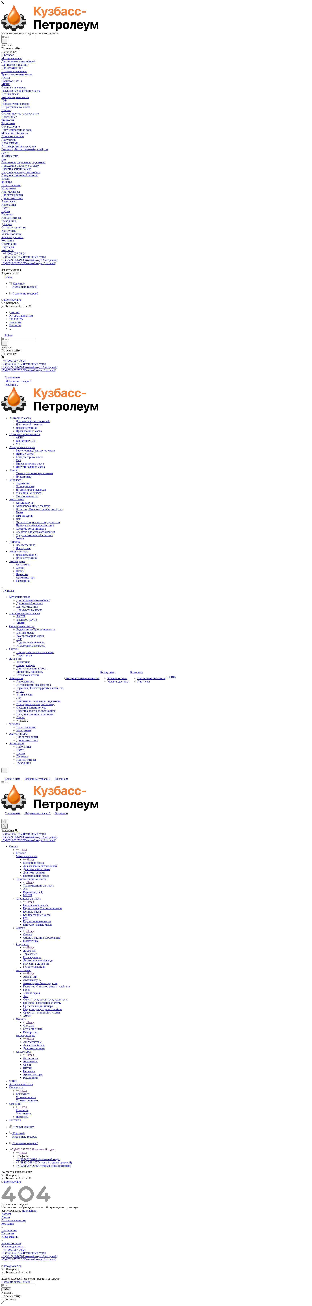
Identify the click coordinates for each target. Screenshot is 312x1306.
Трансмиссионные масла (38, 885)
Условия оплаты (11, 1243)
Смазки (27, 934)
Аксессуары (30, 1058)
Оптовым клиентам (13, 1220)
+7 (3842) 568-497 (29, 260)
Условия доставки (12, 1246)
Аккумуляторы (32, 1041)
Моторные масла (33, 862)
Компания (22, 1110)
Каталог (21, 853)
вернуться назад (11, 1210)
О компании (9, 1230)
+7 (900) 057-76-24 (14, 253)
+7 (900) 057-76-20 (28, 263)
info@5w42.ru (12, 299)
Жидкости (29, 950)
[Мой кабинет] (3, 775)
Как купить (23, 1093)
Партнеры (7, 1233)
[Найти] (4, 41)
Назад (23, 849)
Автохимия (30, 976)
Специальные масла (35, 905)
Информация (9, 1236)
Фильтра (28, 1025)
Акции (5, 1217)
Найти (6, 1289)
